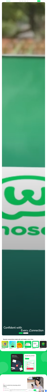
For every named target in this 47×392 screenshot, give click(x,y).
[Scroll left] (41, 339)
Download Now (27, 358)
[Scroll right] (43, 339)
